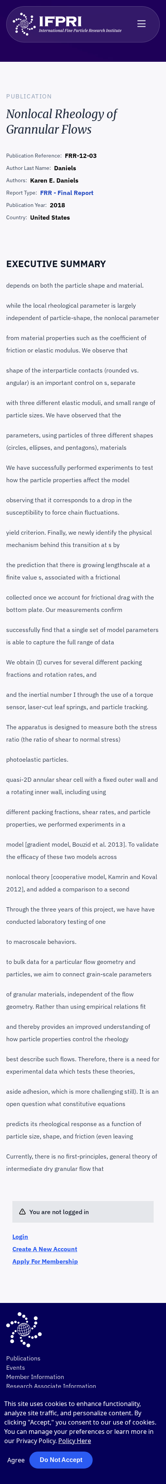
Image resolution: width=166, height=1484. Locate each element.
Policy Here (74, 1441)
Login (20, 1236)
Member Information (35, 1377)
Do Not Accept (61, 1460)
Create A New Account (44, 1249)
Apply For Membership (45, 1261)
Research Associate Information (51, 1386)
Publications (23, 1358)
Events (15, 1367)
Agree (16, 1460)
